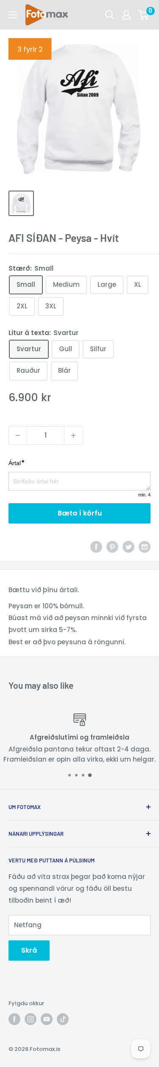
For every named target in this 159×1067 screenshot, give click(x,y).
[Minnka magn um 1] (18, 435)
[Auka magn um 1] (73, 435)
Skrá (29, 950)
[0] (143, 15)
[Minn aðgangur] (126, 14)
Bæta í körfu (80, 513)
